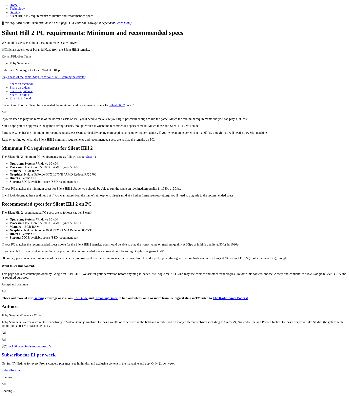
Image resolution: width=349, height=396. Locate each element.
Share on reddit (19, 94)
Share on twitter (20, 87)
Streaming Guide (106, 298)
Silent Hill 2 (117, 105)
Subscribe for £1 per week (29, 354)
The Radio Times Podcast (230, 298)
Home (14, 5)
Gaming (15, 12)
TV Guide (81, 298)
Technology (17, 8)
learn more (123, 23)
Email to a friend (20, 98)
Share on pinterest (21, 91)
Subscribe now (11, 370)
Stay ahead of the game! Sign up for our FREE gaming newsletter (43, 77)
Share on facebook (22, 84)
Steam (90, 156)
